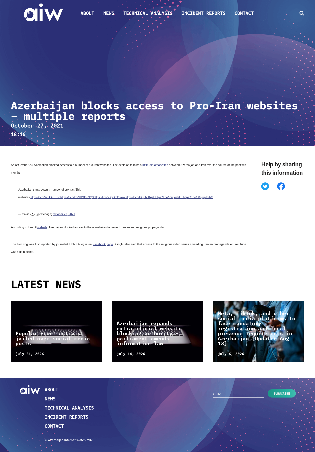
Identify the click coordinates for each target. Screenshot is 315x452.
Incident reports (203, 13)
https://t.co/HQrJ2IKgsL (140, 197)
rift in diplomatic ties (155, 165)
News (108, 13)
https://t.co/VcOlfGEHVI (45, 197)
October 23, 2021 (64, 214)
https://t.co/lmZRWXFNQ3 (77, 197)
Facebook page (103, 244)
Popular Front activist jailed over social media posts (52, 338)
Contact (244, 13)
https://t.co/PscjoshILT (169, 197)
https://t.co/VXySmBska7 (109, 197)
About (87, 13)
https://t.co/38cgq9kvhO (198, 197)
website (42, 227)
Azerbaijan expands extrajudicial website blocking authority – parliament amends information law (149, 333)
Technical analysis (148, 13)
